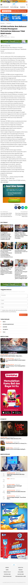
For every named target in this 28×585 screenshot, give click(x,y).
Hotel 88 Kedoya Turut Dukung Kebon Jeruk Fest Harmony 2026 (21, 252)
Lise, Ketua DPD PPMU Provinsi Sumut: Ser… (15, 360)
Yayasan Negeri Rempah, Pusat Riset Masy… (16, 498)
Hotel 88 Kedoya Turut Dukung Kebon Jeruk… (15, 366)
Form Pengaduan (7, 576)
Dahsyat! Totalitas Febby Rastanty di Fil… (11, 438)
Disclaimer (20, 572)
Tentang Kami (7, 574)
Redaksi (20, 569)
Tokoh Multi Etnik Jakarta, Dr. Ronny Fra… (16, 443)
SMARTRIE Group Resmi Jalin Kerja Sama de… (15, 475)
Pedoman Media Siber (20, 576)
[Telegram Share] (22, 207)
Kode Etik (20, 567)
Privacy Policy (7, 572)
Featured (2, 354)
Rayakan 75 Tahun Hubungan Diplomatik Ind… (14, 486)
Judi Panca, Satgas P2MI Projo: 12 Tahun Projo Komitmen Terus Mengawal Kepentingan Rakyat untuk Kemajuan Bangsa (6, 271)
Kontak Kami (21, 574)
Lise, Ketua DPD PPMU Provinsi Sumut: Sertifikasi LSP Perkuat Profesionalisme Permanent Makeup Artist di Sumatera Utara (7, 254)
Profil (6, 437)
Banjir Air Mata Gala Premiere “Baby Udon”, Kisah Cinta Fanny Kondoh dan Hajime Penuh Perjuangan (21, 235)
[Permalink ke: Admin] (2, 36)
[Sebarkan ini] (15, 207)
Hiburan (6, 354)
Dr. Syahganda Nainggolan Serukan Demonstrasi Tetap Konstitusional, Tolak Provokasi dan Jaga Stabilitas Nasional (6, 236)
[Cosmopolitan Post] (14, 4)
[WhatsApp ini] (25, 207)
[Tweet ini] (19, 207)
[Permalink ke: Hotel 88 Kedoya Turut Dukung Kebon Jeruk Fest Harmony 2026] (21, 245)
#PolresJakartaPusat (8, 324)
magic (4, 321)
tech (4, 332)
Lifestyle (12, 364)
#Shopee (5, 327)
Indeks (7, 567)
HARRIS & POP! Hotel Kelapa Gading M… (16, 449)
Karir (7, 569)
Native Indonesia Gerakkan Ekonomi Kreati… (16, 492)
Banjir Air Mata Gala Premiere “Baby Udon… (12, 356)
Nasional (12, 358)
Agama (8, 478)
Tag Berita (5, 329)
